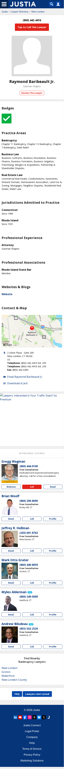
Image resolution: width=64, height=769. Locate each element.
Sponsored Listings (32, 453)
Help (32, 743)
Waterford (8, 676)
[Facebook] (25, 717)
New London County (14, 680)
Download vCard (17, 383)
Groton (6, 672)
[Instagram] (30, 717)
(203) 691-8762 (28, 533)
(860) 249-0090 (28, 596)
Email (53, 486)
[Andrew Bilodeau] (9, 634)
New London (38, 11)
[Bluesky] (39, 717)
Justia (5, 11)
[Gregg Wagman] (9, 472)
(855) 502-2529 (28, 628)
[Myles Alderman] (9, 603)
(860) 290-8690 (28, 501)
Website (7, 294)
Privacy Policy (32, 754)
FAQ (17, 694)
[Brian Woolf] (9, 507)
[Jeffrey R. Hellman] (9, 539)
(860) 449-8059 (28, 565)
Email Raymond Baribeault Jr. (25, 377)
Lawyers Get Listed (37, 694)
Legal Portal (32, 731)
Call (32, 486)
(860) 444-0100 (28, 466)
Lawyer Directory (19, 11)
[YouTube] (20, 717)
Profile (52, 518)
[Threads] (34, 717)
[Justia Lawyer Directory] (49, 717)
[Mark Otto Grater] (9, 571)
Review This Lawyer (31, 92)
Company (32, 737)
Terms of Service (32, 748)
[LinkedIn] (15, 717)
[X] (44, 717)
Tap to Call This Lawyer (32, 27)
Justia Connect (32, 725)
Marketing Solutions (32, 760)
